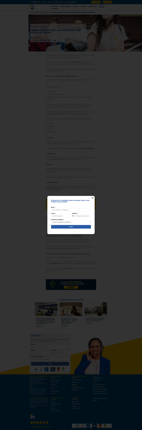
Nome (53, 207)
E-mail (53, 213)
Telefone (75, 213)
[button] (92, 197)
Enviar (71, 227)
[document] (71, 215)
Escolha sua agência (57, 219)
